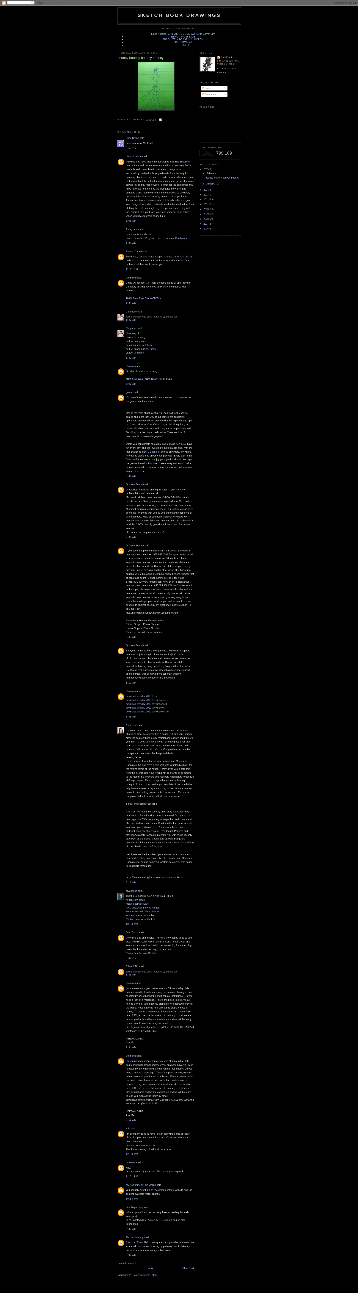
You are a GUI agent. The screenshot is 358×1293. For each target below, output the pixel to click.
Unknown (131, 277)
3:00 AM (131, 383)
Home (150, 1268)
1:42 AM (131, 319)
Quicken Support (135, 484)
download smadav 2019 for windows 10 (147, 700)
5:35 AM (131, 1229)
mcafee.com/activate (137, 903)
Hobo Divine (133, 138)
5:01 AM (131, 1255)
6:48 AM (131, 716)
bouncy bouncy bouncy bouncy (222, 177)
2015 (206, 169)
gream (129, 392)
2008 (206, 219)
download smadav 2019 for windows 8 (146, 704)
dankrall (227, 57)
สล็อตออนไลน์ (145, 424)
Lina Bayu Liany (134, 1207)
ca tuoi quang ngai (136, 341)
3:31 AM (131, 476)
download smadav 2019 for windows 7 (146, 707)
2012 (206, 199)
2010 (206, 209)
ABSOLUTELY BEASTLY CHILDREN (183, 39)
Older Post (188, 1268)
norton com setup (135, 899)
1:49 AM (131, 357)
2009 (206, 214)
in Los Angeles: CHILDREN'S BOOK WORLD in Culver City (183, 33)
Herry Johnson (134, 156)
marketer (130, 1162)
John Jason (132, 932)
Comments (210, 94)
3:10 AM (131, 682)
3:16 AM (131, 882)
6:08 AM (131, 220)
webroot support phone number (142, 911)
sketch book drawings (179, 15)
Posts (207, 88)
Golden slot (154, 451)
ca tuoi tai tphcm (135, 352)
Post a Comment (126, 1263)
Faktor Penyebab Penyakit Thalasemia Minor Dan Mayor (156, 238)
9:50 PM (131, 148)
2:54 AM (131, 1120)
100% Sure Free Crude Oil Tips (143, 298)
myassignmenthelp (164, 1190)
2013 (206, 194)
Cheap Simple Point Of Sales (142, 953)
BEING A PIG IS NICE (183, 36)
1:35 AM (131, 974)
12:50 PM (132, 1154)
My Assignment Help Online (141, 1184)
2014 (206, 189)
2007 (206, 223)
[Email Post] (160, 119)
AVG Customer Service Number (143, 907)
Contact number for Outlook (141, 919)
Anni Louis (131, 725)
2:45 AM (131, 637)
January (211, 183)
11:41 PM (132, 269)
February (211, 173)
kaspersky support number (140, 915)
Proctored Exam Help (137, 1242)
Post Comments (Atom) (145, 1275)
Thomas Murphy (134, 1237)
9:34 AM (131, 1047)
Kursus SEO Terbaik (159, 1220)
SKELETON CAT (183, 42)
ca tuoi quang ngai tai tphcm (141, 349)
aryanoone (131, 890)
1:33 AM (131, 303)
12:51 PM (132, 1176)
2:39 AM (131, 537)
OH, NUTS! (183, 45)
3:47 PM (131, 958)
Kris (128, 1128)
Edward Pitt (132, 966)
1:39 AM (131, 243)
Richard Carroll (134, 251)
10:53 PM (132, 924)
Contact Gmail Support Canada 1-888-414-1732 (164, 256)
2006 (206, 228)
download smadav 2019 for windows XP (147, 711)
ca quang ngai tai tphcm (139, 345)
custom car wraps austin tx (140, 1145)
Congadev (131, 311)
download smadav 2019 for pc (142, 696)
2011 (206, 204)
